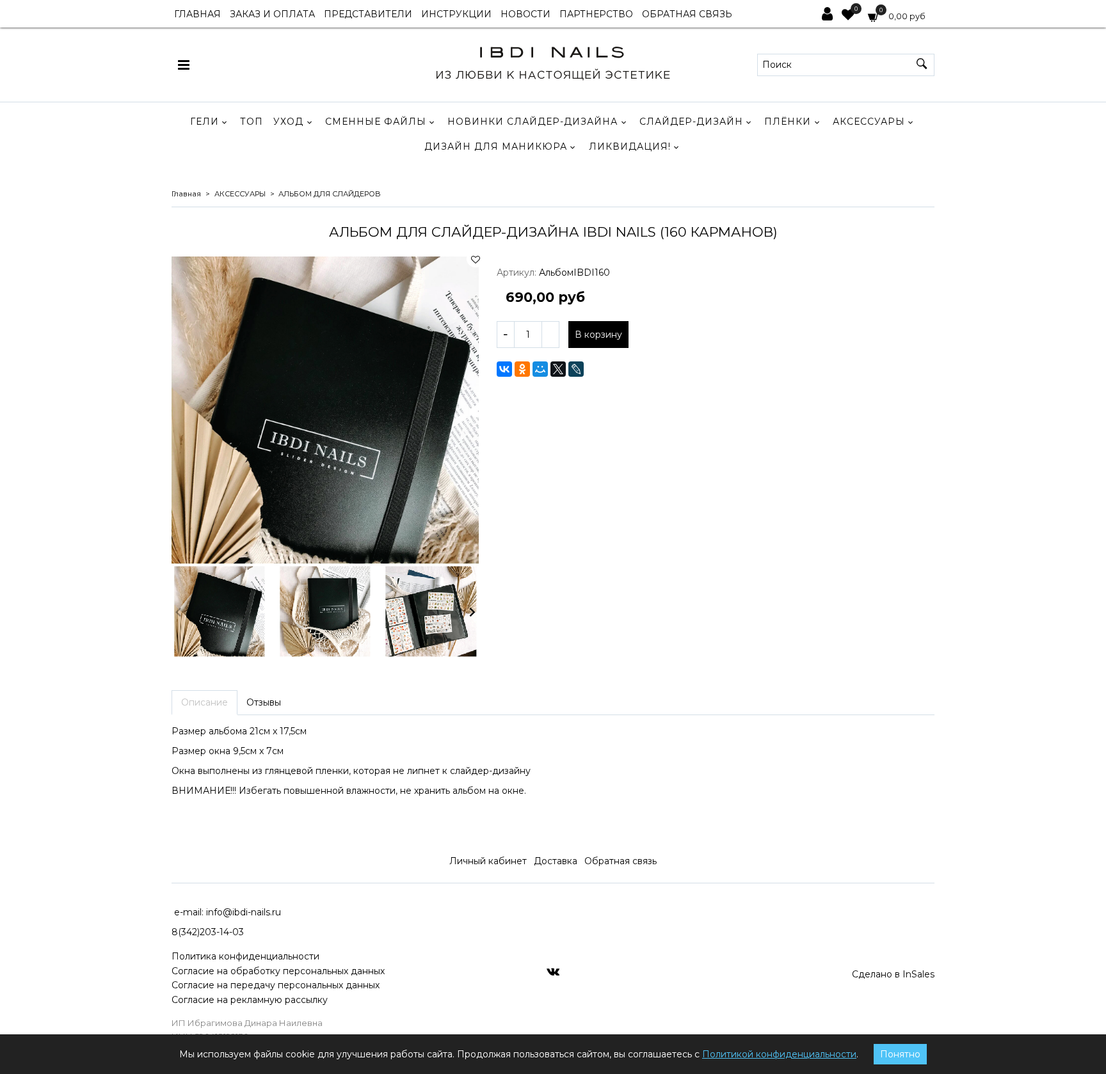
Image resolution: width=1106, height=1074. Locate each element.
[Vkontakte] (553, 971)
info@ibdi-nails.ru (243, 912)
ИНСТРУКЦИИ (456, 14)
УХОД (288, 121)
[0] (848, 16)
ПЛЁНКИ (787, 121)
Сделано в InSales (893, 974)
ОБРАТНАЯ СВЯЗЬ (687, 14)
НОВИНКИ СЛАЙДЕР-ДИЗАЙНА (532, 121)
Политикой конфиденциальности (779, 1054)
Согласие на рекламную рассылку (250, 1000)
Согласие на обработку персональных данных (278, 971)
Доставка (555, 861)
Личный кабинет (488, 861)
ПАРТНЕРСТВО (596, 14)
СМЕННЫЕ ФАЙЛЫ (375, 121)
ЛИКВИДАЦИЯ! (630, 146)
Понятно (900, 1054)
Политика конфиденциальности (245, 956)
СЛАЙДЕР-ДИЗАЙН (691, 121)
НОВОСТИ (525, 14)
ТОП (251, 121)
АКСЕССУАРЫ (869, 121)
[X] (558, 369)
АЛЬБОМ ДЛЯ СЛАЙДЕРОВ (329, 193)
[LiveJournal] (576, 369)
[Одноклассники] (522, 369)
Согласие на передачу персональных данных (276, 985)
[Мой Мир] (540, 369)
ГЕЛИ (204, 121)
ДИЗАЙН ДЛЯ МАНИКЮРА (495, 146)
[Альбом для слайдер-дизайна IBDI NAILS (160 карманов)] (325, 410)
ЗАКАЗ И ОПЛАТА (272, 14)
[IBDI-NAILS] (552, 61)
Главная (186, 193)
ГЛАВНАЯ (197, 14)
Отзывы (263, 702)
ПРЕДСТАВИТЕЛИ (368, 14)
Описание (204, 702)
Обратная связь (620, 861)
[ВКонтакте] (504, 369)
